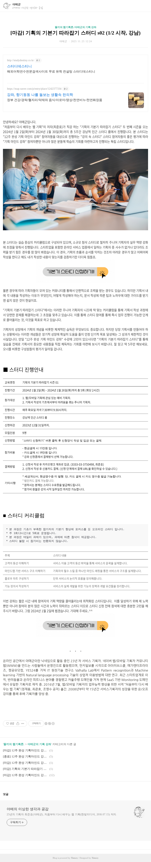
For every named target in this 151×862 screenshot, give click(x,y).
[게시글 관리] (22, 723)
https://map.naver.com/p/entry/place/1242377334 (34, 88)
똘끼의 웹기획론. (14, 744)
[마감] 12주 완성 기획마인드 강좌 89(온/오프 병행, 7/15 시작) (25, 775)
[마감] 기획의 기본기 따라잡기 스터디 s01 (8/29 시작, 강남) (25, 768)
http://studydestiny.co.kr (20, 60)
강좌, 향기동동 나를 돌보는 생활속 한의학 (40, 95)
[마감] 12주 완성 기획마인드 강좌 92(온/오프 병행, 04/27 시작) (25, 750)
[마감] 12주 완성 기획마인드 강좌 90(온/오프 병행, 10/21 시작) (25, 762)
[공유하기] (17, 723)
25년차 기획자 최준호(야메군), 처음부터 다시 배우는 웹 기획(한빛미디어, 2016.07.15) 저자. (62, 814)
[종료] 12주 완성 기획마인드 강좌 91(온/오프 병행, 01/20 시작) (25, 756)
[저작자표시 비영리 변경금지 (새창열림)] (49, 723)
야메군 (16, 4)
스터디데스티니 (19, 66)
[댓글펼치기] (10, 794)
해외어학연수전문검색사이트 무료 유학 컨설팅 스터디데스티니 (51, 71)
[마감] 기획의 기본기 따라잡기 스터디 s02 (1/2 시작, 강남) (75, 33)
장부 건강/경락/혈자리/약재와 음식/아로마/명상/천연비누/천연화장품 (54, 100)
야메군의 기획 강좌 (39, 744)
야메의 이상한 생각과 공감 (28, 809)
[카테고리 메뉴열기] (144, 6)
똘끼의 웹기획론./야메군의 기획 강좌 (75, 27)
